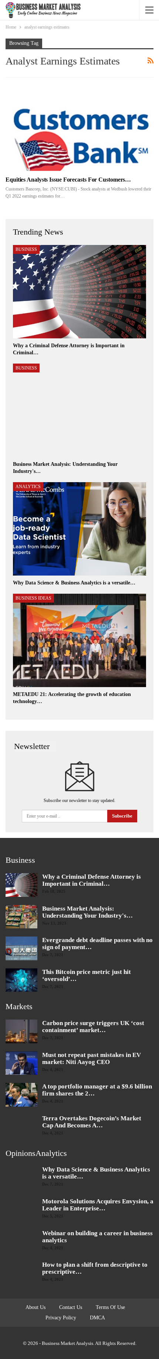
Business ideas (33, 598)
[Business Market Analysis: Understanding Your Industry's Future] (79, 410)
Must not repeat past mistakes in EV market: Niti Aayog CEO (91, 1058)
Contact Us (70, 1307)
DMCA (97, 1317)
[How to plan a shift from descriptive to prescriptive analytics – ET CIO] (21, 1273)
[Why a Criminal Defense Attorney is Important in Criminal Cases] (79, 291)
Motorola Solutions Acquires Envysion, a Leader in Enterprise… (97, 1205)
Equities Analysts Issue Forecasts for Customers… (68, 179)
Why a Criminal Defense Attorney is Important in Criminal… (91, 880)
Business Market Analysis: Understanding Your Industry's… (87, 912)
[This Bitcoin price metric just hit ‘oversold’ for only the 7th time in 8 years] (21, 980)
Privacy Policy (60, 1317)
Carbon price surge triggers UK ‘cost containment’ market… (93, 1027)
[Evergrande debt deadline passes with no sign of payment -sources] (21, 948)
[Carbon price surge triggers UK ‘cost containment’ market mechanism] (21, 1031)
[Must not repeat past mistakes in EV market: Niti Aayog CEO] (21, 1063)
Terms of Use (110, 1307)
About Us (35, 1307)
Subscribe (122, 816)
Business (26, 249)
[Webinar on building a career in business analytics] (21, 1241)
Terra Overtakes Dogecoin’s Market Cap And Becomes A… (91, 1122)
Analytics (28, 486)
